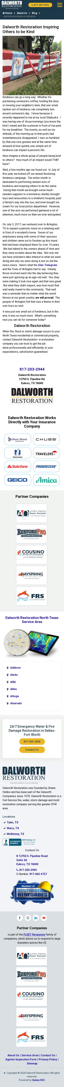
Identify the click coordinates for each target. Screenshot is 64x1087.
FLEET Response (34, 934)
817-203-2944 (41, 5)
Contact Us (32, 749)
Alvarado (16, 703)
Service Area (30, 1055)
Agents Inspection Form (21, 1059)
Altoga (14, 696)
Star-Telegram (47, 265)
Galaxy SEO (38, 1080)
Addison (15, 667)
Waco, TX (13, 828)
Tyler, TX (12, 822)
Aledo (14, 674)
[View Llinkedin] (36, 918)
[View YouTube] (44, 918)
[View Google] (28, 918)
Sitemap (32, 1063)
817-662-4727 (38, 874)
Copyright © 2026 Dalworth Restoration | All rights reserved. (33, 1075)
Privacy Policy (48, 1059)
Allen (13, 689)
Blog (34, 13)
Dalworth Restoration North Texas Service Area (32, 620)
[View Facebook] (20, 918)
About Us (22, 13)
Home (8, 13)
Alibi (13, 682)
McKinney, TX (15, 834)
